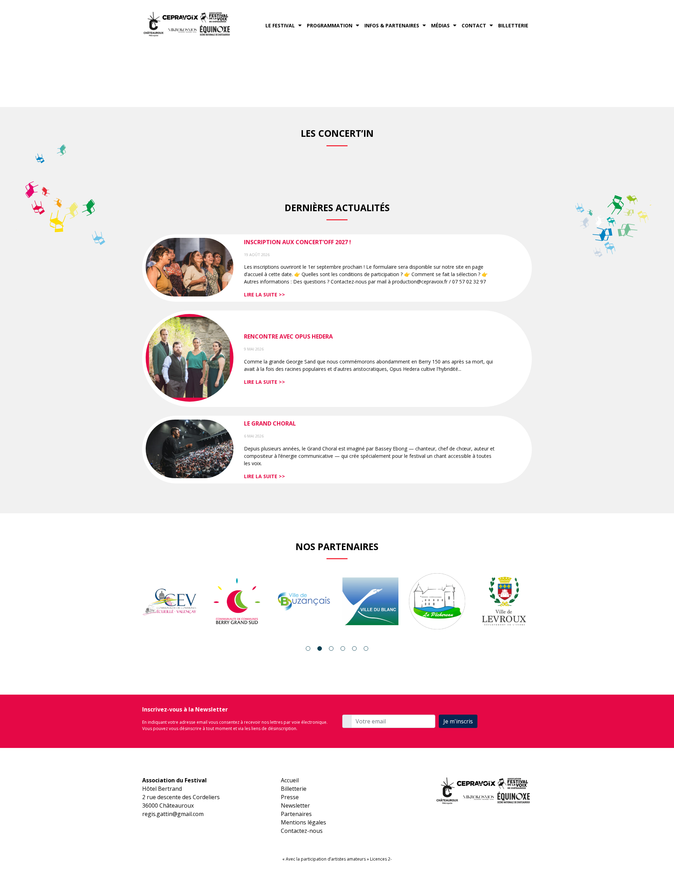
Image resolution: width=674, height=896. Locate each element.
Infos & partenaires (391, 25)
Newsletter (295, 805)
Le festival (280, 25)
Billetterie (513, 25)
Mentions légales (303, 822)
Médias (440, 25)
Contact (474, 25)
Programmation (329, 25)
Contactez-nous (302, 831)
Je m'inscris (458, 721)
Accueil (290, 780)
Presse (290, 797)
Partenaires (296, 814)
